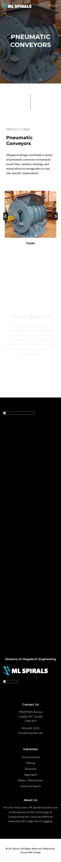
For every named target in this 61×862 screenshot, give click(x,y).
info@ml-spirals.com (30, 733)
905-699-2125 (30, 728)
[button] (5, 216)
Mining (30, 763)
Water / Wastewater (30, 780)
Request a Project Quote (30, 366)
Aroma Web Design (30, 852)
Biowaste (30, 768)
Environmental (31, 757)
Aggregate (30, 774)
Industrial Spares (30, 786)
